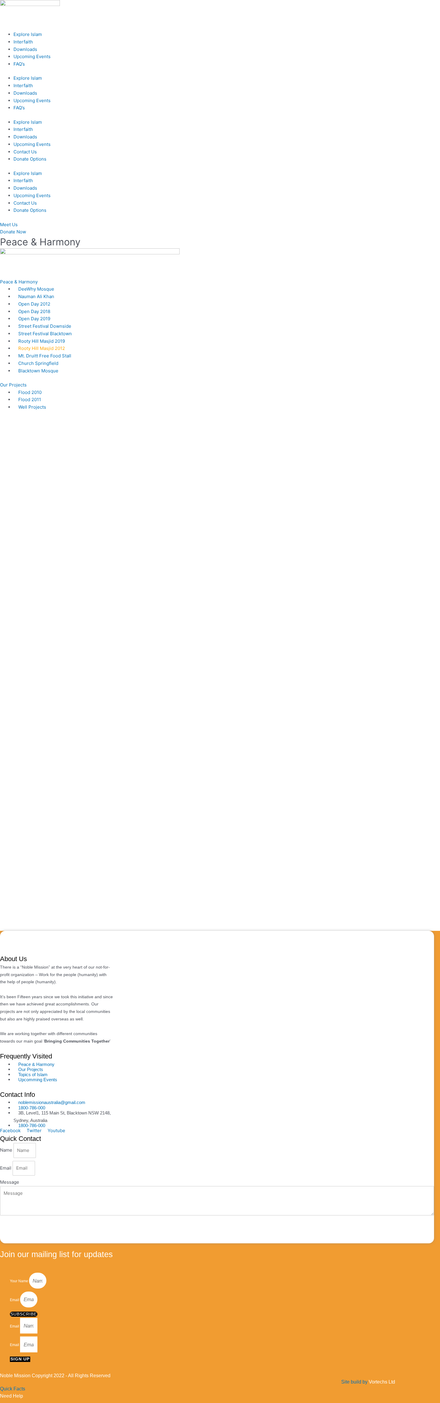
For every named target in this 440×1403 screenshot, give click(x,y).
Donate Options (29, 159)
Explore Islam (27, 34)
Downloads (25, 49)
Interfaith (23, 42)
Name (6, 1150)
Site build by (368, 1381)
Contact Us (25, 152)
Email (6, 1168)
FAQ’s (19, 64)
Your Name (19, 1281)
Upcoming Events (32, 56)
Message (9, 1182)
